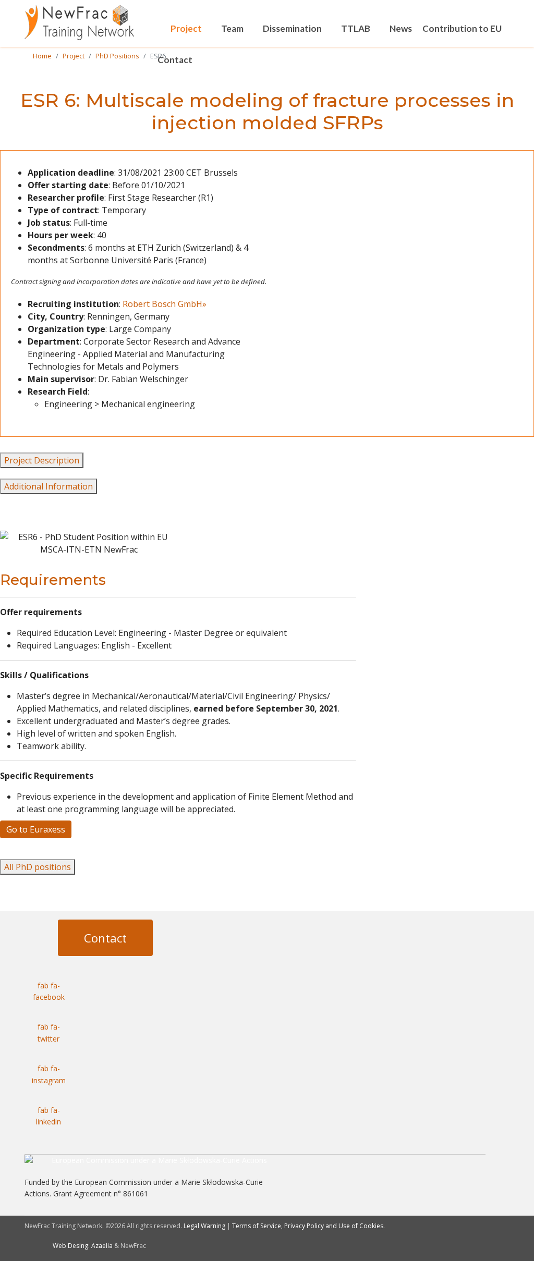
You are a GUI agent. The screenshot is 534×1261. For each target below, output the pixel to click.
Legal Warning (204, 1225)
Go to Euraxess (35, 829)
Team (232, 28)
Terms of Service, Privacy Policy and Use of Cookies (307, 1225)
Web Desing (70, 1245)
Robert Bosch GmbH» (165, 304)
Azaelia (102, 1245)
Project (186, 28)
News (401, 28)
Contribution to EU (462, 28)
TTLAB (355, 28)
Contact (174, 59)
